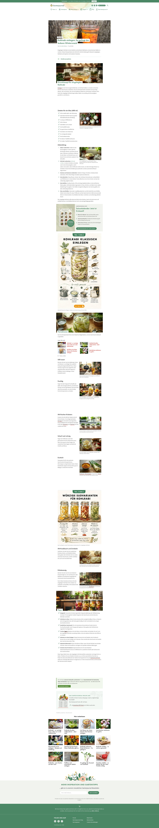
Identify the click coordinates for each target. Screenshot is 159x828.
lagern (66, 631)
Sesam (99, 474)
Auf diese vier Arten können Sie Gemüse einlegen (72, 351)
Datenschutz (90, 820)
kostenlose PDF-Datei (78, 705)
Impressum (89, 817)
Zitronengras (88, 474)
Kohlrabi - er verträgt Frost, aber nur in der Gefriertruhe (72, 344)
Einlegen (60, 88)
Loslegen (94, 1)
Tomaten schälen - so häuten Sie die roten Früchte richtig (102, 764)
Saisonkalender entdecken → (64, 686)
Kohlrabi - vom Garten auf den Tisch (55, 763)
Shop (93, 9)
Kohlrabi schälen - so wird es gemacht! (102, 747)
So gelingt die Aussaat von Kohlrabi (87, 763)
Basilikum (91, 586)
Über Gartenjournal (102, 9)
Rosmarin (65, 424)
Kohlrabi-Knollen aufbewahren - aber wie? (94, 344)
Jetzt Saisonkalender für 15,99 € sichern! (86, 228)
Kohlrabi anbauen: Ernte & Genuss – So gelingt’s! (86, 748)
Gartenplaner (64, 9)
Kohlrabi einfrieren (95, 657)
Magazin (84, 9)
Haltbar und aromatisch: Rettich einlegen (70, 764)
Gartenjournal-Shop (78, 820)
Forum (54, 9)
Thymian (72, 424)
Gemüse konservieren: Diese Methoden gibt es (71, 747)
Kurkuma (82, 474)
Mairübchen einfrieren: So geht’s (103, 731)
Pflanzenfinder (74, 9)
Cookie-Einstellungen (92, 822)
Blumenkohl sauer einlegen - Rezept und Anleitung (55, 748)
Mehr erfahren (95, 811)
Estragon (60, 421)
